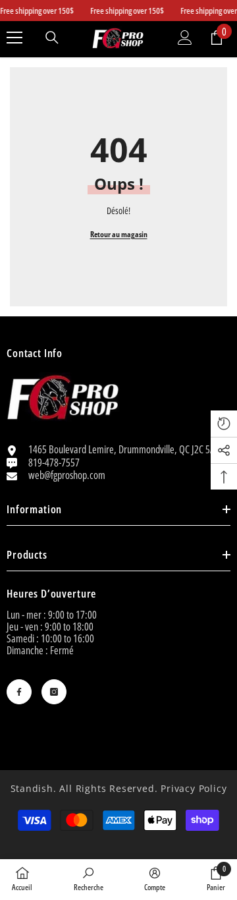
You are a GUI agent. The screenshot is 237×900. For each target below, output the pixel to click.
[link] (88, 879)
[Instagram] (53, 691)
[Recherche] (52, 37)
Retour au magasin (118, 234)
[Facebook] (19, 691)
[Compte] (185, 37)
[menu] (14, 37)
